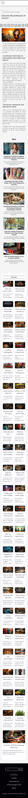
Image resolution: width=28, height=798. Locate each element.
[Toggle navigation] (3, 2)
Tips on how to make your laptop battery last (20, 598)
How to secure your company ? (20, 413)
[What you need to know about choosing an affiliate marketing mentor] (20, 529)
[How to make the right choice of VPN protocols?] (8, 406)
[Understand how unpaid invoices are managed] (8, 324)
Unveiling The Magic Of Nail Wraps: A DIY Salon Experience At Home (14, 183)
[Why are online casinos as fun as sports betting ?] (13, 248)
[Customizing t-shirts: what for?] (20, 651)
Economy (14, 775)
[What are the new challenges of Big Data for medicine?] (8, 426)
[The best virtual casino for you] (20, 345)
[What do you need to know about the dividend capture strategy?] (20, 631)
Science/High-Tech (14, 785)
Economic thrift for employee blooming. (14, 746)
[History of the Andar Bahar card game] (20, 324)
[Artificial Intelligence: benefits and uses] (8, 345)
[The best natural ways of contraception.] (20, 713)
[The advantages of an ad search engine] (8, 651)
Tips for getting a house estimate (8, 476)
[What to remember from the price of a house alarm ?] (20, 426)
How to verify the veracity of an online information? (8, 578)
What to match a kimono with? (8, 638)
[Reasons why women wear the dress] (20, 672)
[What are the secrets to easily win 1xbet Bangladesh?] (20, 304)
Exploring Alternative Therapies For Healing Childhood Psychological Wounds (14, 208)
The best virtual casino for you (20, 352)
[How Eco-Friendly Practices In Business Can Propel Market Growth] (13, 223)
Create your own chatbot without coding (8, 496)
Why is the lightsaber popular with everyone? (8, 312)
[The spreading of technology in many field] (8, 692)
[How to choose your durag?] (20, 365)
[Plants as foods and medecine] (20, 692)
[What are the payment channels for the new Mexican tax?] (8, 590)
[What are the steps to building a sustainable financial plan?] (8, 386)
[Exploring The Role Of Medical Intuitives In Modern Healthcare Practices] (13, 149)
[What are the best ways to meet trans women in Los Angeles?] (8, 672)
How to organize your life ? (20, 515)
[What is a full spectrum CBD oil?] (20, 386)
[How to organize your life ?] (20, 508)
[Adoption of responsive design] (8, 549)
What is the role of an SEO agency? (20, 475)
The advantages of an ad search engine (8, 660)
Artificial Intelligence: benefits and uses (8, 353)
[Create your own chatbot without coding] (8, 488)
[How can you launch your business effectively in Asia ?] (20, 283)
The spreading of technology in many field (8, 700)
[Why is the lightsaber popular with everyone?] (8, 304)
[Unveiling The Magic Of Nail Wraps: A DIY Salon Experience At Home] (13, 173)
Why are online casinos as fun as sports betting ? (14, 257)
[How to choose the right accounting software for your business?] (8, 529)
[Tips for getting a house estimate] (8, 467)
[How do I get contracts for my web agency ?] (8, 508)
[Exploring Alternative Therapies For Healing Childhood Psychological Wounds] (13, 198)
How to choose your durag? (20, 372)
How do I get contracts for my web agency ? (8, 516)
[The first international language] (8, 713)
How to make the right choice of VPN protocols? (8, 414)
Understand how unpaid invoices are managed (8, 333)
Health (14, 778)
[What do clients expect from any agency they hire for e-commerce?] (20, 488)
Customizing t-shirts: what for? (20, 659)
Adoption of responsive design (8, 556)
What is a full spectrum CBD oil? (20, 393)
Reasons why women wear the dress (20, 679)
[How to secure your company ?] (20, 406)
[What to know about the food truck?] (8, 365)
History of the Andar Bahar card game (20, 332)
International (14, 781)
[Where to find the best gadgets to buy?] (20, 610)
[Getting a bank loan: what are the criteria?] (20, 447)
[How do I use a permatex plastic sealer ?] (20, 569)
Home (2, 10)
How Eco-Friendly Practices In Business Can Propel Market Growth (14, 233)
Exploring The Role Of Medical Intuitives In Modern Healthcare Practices (14, 158)
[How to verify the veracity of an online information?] (8, 569)
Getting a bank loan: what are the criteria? (20, 455)
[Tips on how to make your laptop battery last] (20, 590)
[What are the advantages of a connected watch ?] (8, 447)
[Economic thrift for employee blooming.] (14, 736)
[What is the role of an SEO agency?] (20, 467)
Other (7, 10)
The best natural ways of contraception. (20, 721)
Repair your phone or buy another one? (20, 556)
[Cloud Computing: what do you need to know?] (8, 610)
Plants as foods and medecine (20, 699)
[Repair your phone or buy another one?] (20, 549)
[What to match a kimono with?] (8, 631)
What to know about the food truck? (8, 373)
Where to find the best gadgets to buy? (20, 619)
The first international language (8, 720)
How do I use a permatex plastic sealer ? (20, 578)
